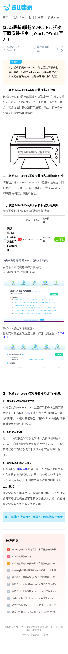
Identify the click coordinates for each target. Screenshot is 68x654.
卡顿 (27, 412)
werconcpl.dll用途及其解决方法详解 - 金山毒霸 (34, 570)
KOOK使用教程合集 (22, 556)
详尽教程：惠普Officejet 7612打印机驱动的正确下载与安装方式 (35, 577)
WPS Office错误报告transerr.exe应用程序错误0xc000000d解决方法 (35, 584)
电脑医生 (18, 17)
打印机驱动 (47, 175)
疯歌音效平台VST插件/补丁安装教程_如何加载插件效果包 (35, 563)
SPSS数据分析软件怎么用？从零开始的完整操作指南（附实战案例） (35, 549)
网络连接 (22, 469)
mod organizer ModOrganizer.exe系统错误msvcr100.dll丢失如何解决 (35, 598)
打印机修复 (36, 17)
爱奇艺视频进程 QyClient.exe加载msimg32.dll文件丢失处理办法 (35, 605)
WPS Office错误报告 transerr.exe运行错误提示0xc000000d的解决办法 (35, 591)
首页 (6, 17)
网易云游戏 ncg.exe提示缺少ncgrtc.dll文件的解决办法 (35, 612)
